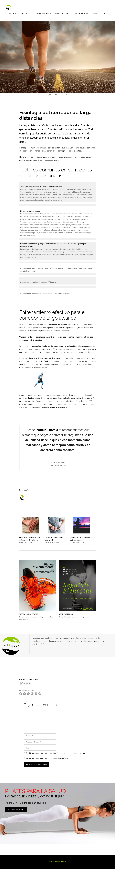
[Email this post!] (39, 694)
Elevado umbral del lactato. (30, 211)
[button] (57, 813)
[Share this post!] (20, 694)
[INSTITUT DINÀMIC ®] (8, 7)
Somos (11, 13)
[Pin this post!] (32, 694)
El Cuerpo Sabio (81, 13)
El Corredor (25, 690)
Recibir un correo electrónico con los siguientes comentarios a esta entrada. (57, 753)
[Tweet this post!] (24, 694)
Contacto (95, 13)
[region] (57, 813)
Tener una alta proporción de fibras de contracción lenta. (41, 187)
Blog (105, 13)
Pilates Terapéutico (43, 13)
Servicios (24, 13)
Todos (31, 690)
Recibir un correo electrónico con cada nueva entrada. (48, 758)
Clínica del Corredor (63, 13)
